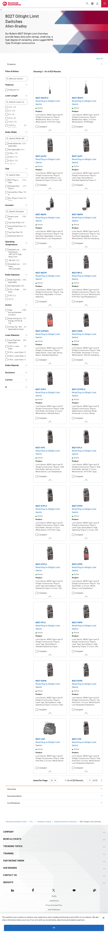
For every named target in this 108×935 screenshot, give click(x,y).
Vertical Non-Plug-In (15, 193)
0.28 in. (11, 153)
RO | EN (54, 896)
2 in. (10, 111)
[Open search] (87, 3)
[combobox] (53, 780)
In (6, 387)
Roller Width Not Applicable (14, 145)
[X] (53, 890)
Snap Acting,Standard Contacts (14, 312)
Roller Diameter (12, 275)
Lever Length (11, 96)
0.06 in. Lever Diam (16, 356)
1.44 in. (11, 122)
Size (7, 169)
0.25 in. (11, 157)
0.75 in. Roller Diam (13, 291)
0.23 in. (11, 161)
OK (54, 928)
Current (9, 380)
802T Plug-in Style (13, 181)
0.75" (10, 296)
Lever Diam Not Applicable (14, 341)
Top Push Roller (14, 223)
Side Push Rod (14, 236)
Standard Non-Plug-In (14, 187)
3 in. (10, 114)
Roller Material (12, 365)
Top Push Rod (13, 232)
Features (9, 85)
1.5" (9, 299)
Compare (42, 127)
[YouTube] (74, 890)
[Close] (103, 918)
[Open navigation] (104, 3)
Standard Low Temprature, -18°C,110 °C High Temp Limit (15, 253)
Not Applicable (14, 150)
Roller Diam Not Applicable (14, 281)
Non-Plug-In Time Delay (15, 199)
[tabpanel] (54, 428)
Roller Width (11, 132)
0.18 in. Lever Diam (15, 360)
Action (8, 305)
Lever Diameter (12, 335)
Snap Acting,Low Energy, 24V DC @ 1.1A (15, 321)
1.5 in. (10, 107)
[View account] (97, 3)
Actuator (9, 205)
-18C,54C (11, 260)
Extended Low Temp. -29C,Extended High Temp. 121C (14, 267)
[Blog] (94, 890)
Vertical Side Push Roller (15, 227)
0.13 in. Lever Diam (15, 352)
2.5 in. (10, 118)
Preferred (12, 90)
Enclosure (10, 373)
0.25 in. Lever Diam (13, 347)
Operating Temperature (11, 243)
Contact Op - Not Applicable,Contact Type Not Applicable (16, 330)
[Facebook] (33, 890)
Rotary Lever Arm (13, 218)
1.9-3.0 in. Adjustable (12, 127)
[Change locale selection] (92, 3)
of (94, 780)
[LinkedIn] (13, 890)
